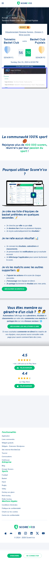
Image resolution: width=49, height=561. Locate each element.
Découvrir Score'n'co (14, 289)
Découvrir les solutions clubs (24, 326)
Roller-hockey (7, 499)
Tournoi (4, 453)
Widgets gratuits (7, 443)
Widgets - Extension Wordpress (13, 446)
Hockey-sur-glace (8, 492)
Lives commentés (8, 439)
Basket (15, 18)
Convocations (7, 456)
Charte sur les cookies (10, 512)
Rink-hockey (6, 495)
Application (6, 436)
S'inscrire (14, 556)
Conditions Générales (9, 505)
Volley (4, 489)
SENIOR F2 (40, 58)
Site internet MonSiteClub (11, 450)
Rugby (4, 485)
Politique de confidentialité (11, 508)
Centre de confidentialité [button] (10, 515)
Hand (4, 482)
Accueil (5, 18)
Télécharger (26, 368)
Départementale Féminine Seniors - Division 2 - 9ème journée (24, 33)
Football (5, 475)
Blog (3, 466)
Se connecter (32, 556)
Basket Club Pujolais (37, 41)
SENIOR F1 (8, 58)
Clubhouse (6, 460)
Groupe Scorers (7, 469)
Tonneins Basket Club (11, 41)
